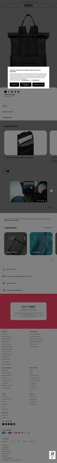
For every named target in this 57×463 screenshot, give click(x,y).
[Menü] (55, 452)
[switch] (52, 458)
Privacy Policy (25, 80)
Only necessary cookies (25, 84)
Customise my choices (38, 84)
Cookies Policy (35, 80)
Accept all (14, 84)
